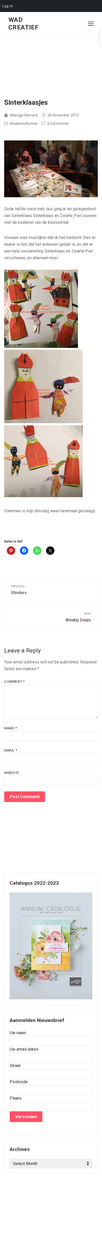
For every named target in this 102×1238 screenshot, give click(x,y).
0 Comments (58, 123)
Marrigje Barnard (23, 115)
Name (10, 728)
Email (10, 750)
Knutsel (31, 123)
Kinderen (17, 123)
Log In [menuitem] (7, 6)
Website (11, 773)
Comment (14, 681)
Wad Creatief (23, 23)
